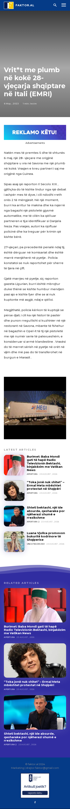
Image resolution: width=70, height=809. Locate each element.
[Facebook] (35, 802)
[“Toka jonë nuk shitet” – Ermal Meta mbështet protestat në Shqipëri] (14, 490)
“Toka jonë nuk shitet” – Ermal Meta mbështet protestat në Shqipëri (45, 485)
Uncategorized (36, 544)
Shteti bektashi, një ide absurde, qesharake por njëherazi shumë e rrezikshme (46, 512)
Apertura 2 (33, 522)
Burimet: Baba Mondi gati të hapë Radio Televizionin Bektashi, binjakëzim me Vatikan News (44, 463)
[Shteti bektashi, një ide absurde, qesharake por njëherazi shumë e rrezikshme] (14, 516)
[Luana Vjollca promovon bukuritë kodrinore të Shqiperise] (14, 541)
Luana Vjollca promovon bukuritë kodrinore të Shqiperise (46, 536)
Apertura (32, 474)
